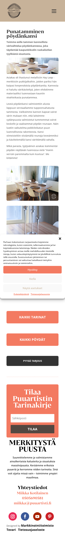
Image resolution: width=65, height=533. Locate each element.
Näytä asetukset (32, 288)
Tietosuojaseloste (31, 530)
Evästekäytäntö (21, 294)
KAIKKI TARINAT (32, 317)
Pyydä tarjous (32, 360)
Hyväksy (33, 269)
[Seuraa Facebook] (25, 516)
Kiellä (32, 278)
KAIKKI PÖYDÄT (32, 339)
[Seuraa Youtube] (37, 516)
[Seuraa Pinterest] (50, 516)
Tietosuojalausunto (40, 294)
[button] (60, 238)
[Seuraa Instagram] (12, 516)
